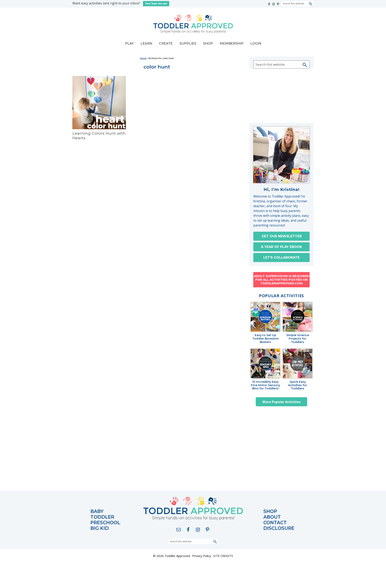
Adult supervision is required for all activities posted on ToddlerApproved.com (281, 279)
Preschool (105, 522)
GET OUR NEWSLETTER (282, 236)
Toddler (102, 517)
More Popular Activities (282, 402)
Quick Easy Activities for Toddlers (297, 385)
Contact (275, 522)
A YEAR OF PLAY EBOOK (281, 247)
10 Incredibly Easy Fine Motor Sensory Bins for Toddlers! (265, 385)
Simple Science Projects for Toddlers (297, 339)
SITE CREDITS (223, 556)
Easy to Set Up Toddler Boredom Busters (265, 339)
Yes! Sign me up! (156, 3)
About (272, 517)
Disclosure (278, 528)
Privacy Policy (201, 556)
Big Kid (99, 528)
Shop (270, 511)
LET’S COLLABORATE (281, 257)
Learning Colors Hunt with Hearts (99, 135)
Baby (97, 511)
